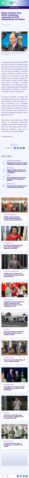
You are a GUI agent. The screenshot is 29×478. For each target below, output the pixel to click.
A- (3, 476)
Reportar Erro (15, 144)
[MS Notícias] (14, 3)
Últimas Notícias (14, 7)
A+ (7, 476)
